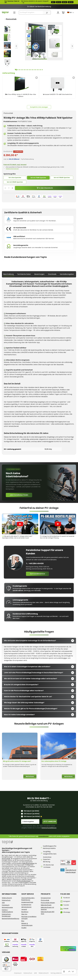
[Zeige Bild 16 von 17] (40, 69)
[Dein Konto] (58, 13)
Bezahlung (24, 912)
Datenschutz (6, 900)
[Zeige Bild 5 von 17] (22, 69)
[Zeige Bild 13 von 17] (35, 69)
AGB (3, 903)
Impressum (5, 905)
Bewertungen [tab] (39, 274)
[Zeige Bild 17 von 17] (42, 69)
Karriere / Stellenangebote (7, 911)
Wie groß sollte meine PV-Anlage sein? (17, 761)
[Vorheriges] (16, 46)
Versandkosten (43, 836)
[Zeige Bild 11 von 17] (32, 69)
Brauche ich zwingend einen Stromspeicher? (21, 684)
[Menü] (14, 13)
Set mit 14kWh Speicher (62, 177)
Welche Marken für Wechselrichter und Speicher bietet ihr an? (28, 696)
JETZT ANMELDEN (49, 821)
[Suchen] (47, 13)
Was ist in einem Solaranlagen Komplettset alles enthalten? (27, 666)
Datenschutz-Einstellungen (6, 915)
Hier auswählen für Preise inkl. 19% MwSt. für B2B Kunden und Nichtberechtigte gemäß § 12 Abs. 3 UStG (35, 168)
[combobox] (31, 13)
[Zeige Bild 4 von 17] (21, 69)
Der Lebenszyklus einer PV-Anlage (53, 761)
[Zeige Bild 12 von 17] (34, 69)
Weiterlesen (30, 776)
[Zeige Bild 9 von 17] (29, 69)
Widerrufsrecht (7, 898)
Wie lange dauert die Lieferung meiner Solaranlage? (24, 702)
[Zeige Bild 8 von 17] (27, 69)
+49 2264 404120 (36, 563)
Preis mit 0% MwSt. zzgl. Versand (15, 165)
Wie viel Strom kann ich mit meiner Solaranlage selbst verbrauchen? (30, 678)
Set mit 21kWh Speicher (15, 182)
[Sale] (39, 2)
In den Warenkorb (46, 188)
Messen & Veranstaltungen (27, 924)
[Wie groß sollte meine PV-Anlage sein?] (19, 746)
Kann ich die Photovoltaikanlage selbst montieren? (24, 690)
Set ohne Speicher (15, 177)
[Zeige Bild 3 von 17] (19, 69)
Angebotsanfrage (27, 902)
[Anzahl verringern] (5, 188)
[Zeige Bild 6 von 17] (24, 69)
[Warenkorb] (63, 13)
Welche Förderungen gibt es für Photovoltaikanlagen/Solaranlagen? (30, 708)
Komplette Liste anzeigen (39, 107)
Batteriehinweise (7, 907)
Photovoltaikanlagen (24, 881)
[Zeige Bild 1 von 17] (16, 69)
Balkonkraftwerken (28, 863)
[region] (39, 6)
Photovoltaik (6, 859)
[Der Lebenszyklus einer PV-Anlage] (58, 746)
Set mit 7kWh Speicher (38, 178)
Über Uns (24, 914)
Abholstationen (26, 907)
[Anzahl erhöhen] (12, 188)
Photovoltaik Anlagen (48, 903)
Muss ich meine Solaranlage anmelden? (19, 714)
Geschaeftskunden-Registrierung (28, 899)
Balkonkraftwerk (46, 905)
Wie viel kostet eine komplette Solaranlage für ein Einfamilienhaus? (30, 640)
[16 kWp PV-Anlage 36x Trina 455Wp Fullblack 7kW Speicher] (44, 41)
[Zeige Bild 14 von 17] (37, 69)
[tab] (8, 274)
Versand (24, 909)
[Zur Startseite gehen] (5, 12)
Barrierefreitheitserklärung (10, 919)
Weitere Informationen (12, 169)
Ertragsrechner (46, 898)
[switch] (6, 969)
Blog (22, 921)
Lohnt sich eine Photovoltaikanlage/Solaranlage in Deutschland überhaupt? (33, 672)
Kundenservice (26, 905)
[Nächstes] (72, 46)
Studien (23, 928)
